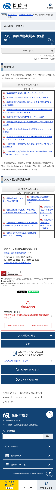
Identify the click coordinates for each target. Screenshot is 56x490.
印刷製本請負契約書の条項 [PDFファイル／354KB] (27, 97)
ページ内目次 (28, 51)
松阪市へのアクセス (19, 465)
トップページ (12, 15)
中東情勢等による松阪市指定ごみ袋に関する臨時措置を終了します (26, 316)
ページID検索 (9, 431)
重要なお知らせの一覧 (16, 325)
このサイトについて (21, 397)
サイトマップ (8, 402)
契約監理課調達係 (18, 253)
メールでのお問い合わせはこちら (17, 263)
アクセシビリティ (9, 393)
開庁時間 (14, 446)
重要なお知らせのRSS (40, 325)
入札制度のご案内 (26, 335)
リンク (27, 344)
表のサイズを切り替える (28, 85)
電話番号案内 (16, 456)
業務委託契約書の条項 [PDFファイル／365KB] (26, 117)
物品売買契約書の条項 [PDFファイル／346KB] (26, 93)
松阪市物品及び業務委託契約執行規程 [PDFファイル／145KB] (39, 199)
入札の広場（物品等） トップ (16, 361)
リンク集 (36, 397)
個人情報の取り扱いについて (31, 393)
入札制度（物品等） (26, 15)
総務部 (7, 253)
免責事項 (6, 397)
